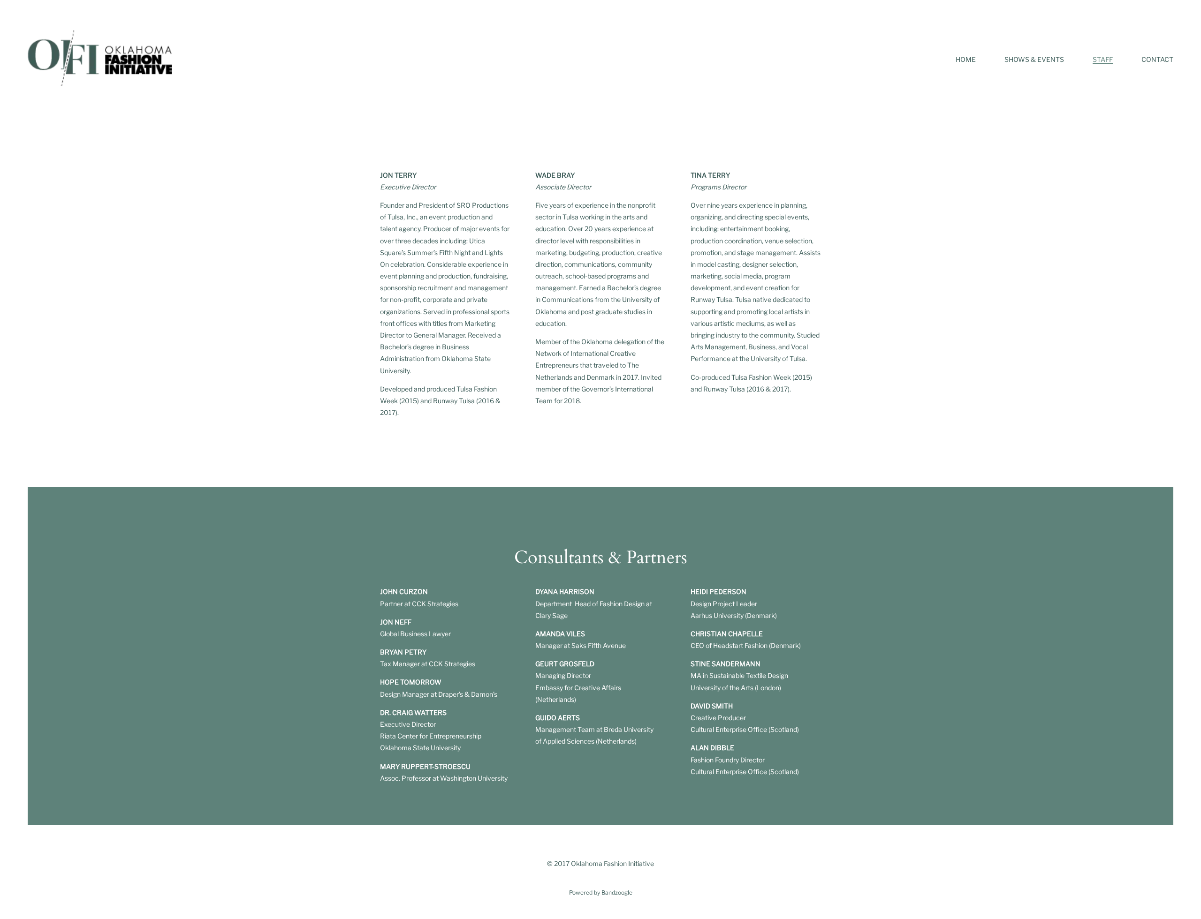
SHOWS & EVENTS (1034, 59)
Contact (1157, 59)
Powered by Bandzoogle (600, 892)
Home (966, 59)
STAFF (1103, 59)
